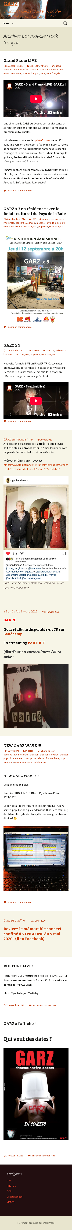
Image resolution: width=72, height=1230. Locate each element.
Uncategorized (15, 1196)
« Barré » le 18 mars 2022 (20, 611)
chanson (34, 69)
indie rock (61, 350)
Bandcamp (12, 634)
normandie (28, 73)
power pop (20, 762)
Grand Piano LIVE (20, 60)
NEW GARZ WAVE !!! (22, 745)
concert (20, 222)
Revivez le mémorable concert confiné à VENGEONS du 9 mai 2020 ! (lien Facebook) (32, 933)
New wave (16, 73)
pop (37, 73)
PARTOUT (36, 643)
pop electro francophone (46, 758)
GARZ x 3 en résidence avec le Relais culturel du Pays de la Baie (34, 211)
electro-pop (25, 758)
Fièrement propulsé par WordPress (36, 1222)
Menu (6, 23)
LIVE (32, 65)
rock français (53, 73)
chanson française (49, 69)
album (44, 750)
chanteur (13, 758)
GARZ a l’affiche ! (19, 1023)
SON (37, 65)
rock (43, 73)
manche (41, 222)
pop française (30, 226)
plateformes (43, 140)
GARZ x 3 (11, 345)
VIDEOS (44, 65)
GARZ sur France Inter (18, 439)
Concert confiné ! (14, 920)
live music (30, 222)
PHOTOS (29, 750)
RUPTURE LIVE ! (18, 966)
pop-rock (43, 226)
